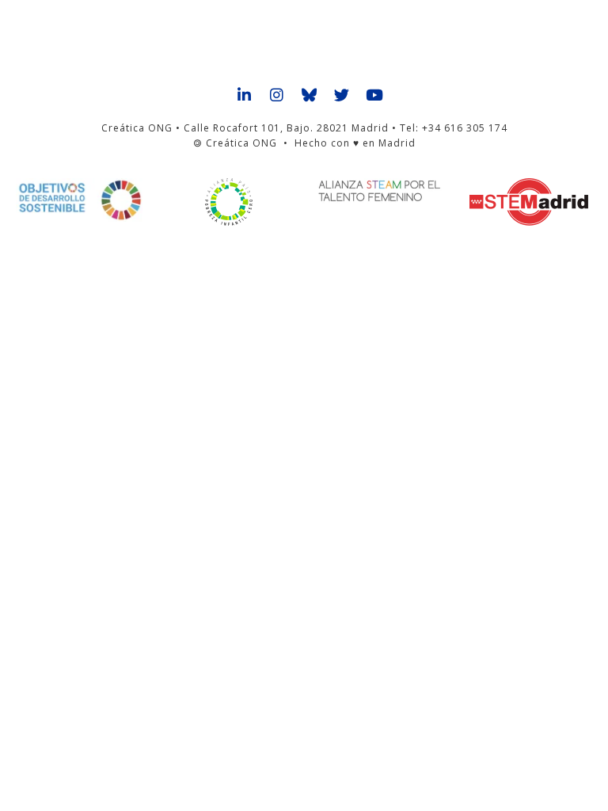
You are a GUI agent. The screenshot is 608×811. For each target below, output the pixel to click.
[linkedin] (245, 96)
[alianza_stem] (379, 191)
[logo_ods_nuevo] (79, 200)
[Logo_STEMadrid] (528, 202)
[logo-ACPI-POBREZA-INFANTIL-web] (229, 202)
